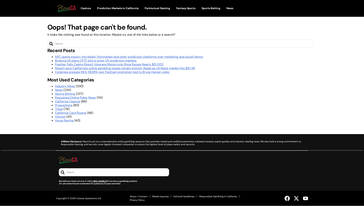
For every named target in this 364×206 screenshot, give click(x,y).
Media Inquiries (160, 196)
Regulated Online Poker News (75, 98)
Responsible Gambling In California (218, 196)
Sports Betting (65, 94)
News (59, 90)
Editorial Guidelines (184, 196)
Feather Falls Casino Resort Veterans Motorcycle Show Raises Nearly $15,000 (109, 64)
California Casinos (67, 101)
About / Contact (139, 196)
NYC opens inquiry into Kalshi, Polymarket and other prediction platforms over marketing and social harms (129, 57)
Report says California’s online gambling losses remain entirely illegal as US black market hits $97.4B (125, 68)
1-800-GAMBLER (99, 181)
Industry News (65, 86)
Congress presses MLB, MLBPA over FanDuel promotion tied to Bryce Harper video (112, 72)
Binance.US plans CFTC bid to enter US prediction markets (95, 61)
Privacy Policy (137, 200)
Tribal (59, 109)
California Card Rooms (70, 113)
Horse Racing (64, 120)
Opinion (60, 117)
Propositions (63, 105)
